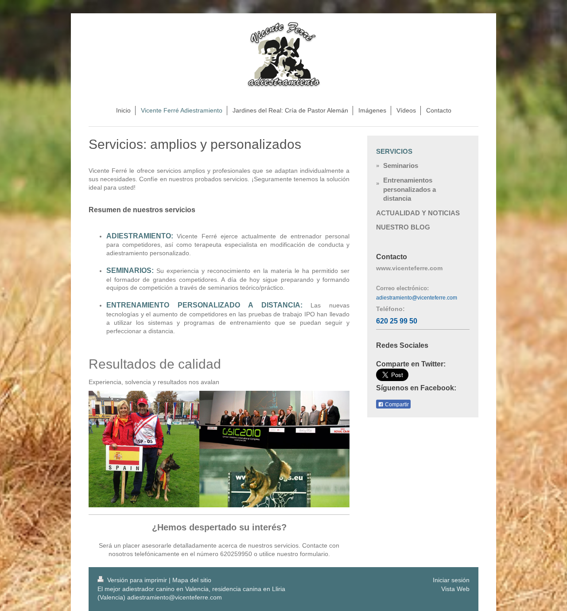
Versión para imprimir (137, 580)
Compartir (396, 404)
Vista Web (455, 588)
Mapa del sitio (191, 580)
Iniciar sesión (451, 580)
